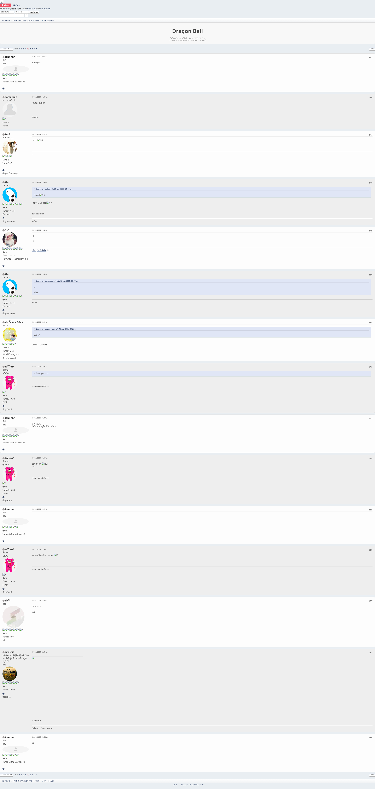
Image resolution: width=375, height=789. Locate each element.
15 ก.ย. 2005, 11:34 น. (39, 182)
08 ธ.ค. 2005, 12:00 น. (40, 737)
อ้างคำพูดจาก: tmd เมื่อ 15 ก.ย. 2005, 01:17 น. (53, 189)
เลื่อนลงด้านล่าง (6, 49)
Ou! (7, 182)
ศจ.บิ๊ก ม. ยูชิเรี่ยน (14, 322)
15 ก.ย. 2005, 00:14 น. (39, 57)
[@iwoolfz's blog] (3, 218)
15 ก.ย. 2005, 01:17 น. (39, 134)
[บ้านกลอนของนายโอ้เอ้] (3, 693)
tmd (7, 134)
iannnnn (10, 56)
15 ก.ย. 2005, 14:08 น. (39, 366)
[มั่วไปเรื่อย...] (3, 170)
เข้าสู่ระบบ (31, 8)
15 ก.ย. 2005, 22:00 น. (39, 549)
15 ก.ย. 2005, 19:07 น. (39, 418)
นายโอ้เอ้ (9, 652)
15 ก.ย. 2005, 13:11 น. (39, 322)
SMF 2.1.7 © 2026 (180, 784)
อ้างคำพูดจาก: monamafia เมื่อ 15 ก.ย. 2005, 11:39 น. (57, 281)
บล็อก (34, 250)
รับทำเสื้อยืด (41, 250)
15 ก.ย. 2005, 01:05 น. (39, 97)
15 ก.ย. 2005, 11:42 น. (39, 274)
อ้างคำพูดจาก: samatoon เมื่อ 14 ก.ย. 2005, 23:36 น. (56, 329)
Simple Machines (196, 784)
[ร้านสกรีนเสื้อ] (3, 265)
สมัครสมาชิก (45, 8)
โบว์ (7, 230)
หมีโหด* (9, 366)
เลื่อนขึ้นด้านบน (6, 775)
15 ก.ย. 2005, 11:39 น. (39, 230)
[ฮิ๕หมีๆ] (3, 406)
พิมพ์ (372, 49)
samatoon (11, 97)
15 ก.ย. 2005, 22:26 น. (39, 600)
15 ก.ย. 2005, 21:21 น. (39, 509)
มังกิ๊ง (8, 600)
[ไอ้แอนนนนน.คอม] (3, 88)
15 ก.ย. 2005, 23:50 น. (39, 652)
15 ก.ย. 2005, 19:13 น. (39, 458)
